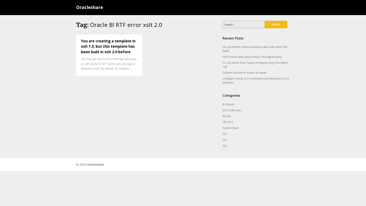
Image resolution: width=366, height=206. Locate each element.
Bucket (226, 116)
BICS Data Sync (232, 110)
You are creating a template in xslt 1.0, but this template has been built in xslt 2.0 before (108, 46)
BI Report (228, 104)
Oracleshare (89, 7)
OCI (224, 134)
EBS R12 (227, 122)
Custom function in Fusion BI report (244, 72)
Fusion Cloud (230, 128)
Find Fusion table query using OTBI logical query (252, 57)
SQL (225, 145)
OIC (224, 140)
